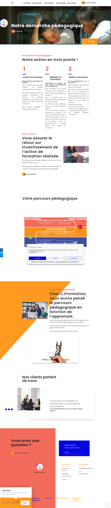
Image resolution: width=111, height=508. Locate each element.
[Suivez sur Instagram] (92, 41)
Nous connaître (48, 3)
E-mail (67, 452)
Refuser (55, 258)
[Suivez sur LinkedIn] (89, 41)
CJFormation (27, 3)
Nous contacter (72, 3)
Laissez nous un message (20, 453)
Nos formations (36, 3)
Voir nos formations (30, 174)
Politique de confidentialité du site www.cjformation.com (67, 261)
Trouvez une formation (89, 2)
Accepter (37, 258)
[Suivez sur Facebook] (85, 41)
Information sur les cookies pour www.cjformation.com (42, 261)
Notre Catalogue (61, 3)
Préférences (73, 258)
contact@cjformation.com (86, 468)
